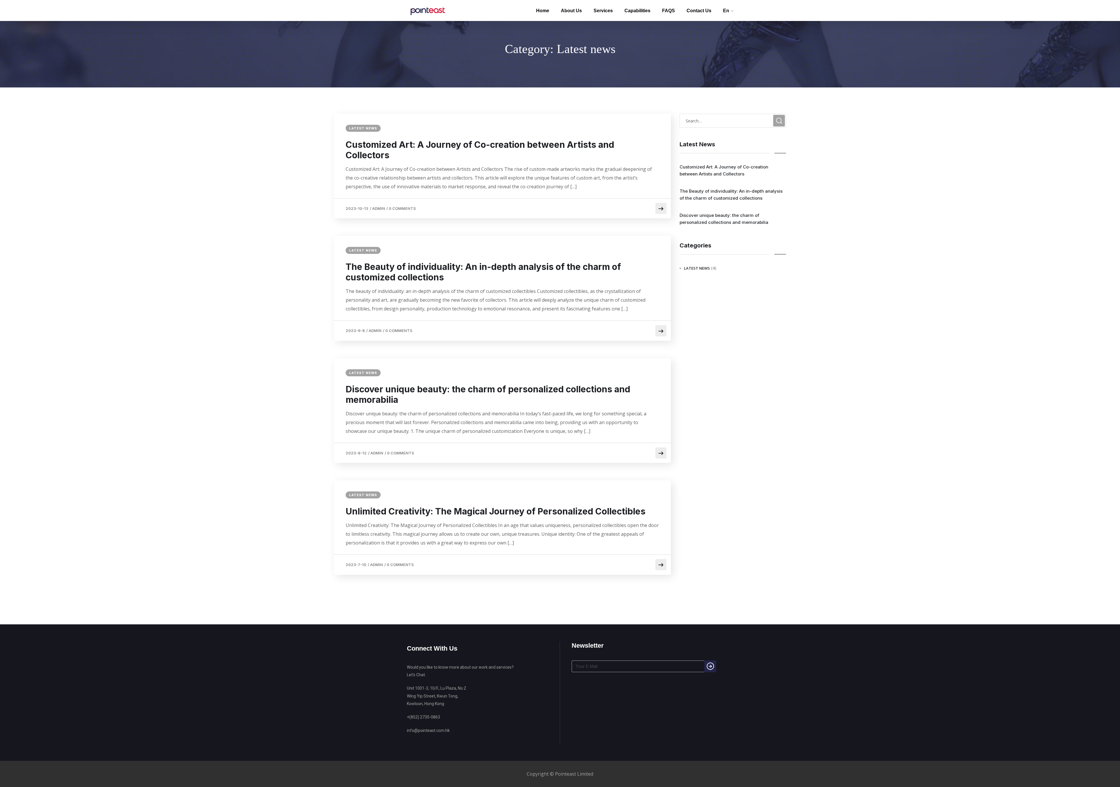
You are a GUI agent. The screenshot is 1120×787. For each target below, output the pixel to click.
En (726, 10)
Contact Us (699, 10)
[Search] (710, 666)
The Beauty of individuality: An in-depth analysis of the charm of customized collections (483, 271)
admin (378, 208)
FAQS (668, 10)
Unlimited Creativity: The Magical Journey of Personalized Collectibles (495, 511)
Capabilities (637, 10)
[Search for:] (733, 120)
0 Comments (402, 208)
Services (603, 10)
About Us (571, 10)
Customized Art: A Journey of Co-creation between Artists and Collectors (480, 149)
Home (542, 10)
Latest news (363, 128)
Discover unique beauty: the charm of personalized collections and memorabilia (488, 394)
